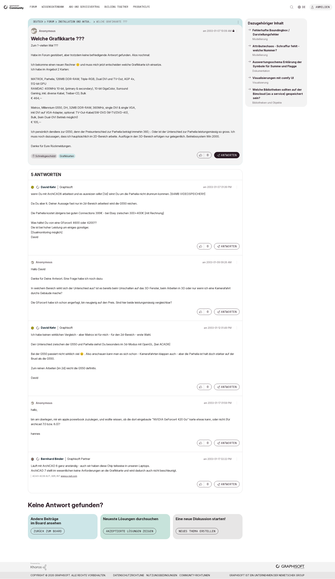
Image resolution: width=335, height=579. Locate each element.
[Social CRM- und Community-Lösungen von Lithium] (38, 566)
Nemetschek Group (291, 575)
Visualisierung (260, 82)
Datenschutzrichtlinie (128, 575)
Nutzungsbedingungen (161, 575)
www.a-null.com (69, 476)
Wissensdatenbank (53, 6)
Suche (291, 7)
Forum (33, 6)
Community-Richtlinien (194, 575)
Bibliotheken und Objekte (267, 102)
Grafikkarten (67, 156)
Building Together (116, 6)
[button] (200, 155)
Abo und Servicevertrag (84, 6)
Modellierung (260, 39)
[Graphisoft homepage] (290, 567)
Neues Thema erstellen (197, 531)
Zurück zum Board (48, 531)
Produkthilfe (141, 6)
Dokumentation (261, 70)
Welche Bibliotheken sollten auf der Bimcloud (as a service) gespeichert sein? (277, 94)
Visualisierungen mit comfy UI (273, 78)
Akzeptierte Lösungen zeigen (129, 531)
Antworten (229, 155)
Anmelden (323, 7)
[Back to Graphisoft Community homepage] (14, 6)
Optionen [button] (237, 21)
